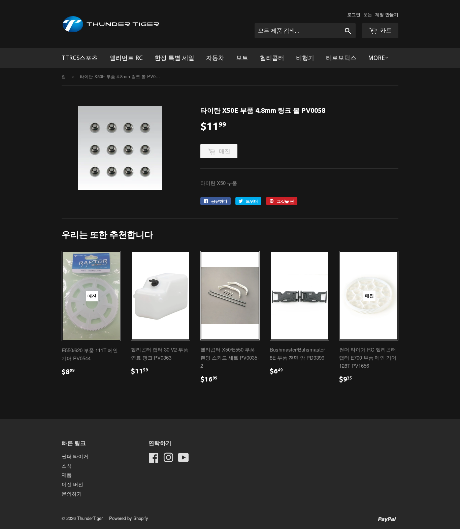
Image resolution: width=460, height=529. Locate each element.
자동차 (215, 57)
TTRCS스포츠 (80, 57)
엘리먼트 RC (126, 57)
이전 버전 (72, 484)
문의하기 (72, 493)
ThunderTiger (90, 518)
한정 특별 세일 (174, 57)
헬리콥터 (272, 57)
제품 (67, 474)
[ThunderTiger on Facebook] (154, 459)
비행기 (305, 57)
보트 (242, 57)
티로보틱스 (341, 57)
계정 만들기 (386, 14)
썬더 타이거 (75, 456)
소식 (67, 465)
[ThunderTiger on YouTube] (183, 459)
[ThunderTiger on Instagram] (168, 459)
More (376, 57)
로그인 (353, 14)
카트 (385, 30)
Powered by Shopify (128, 518)
